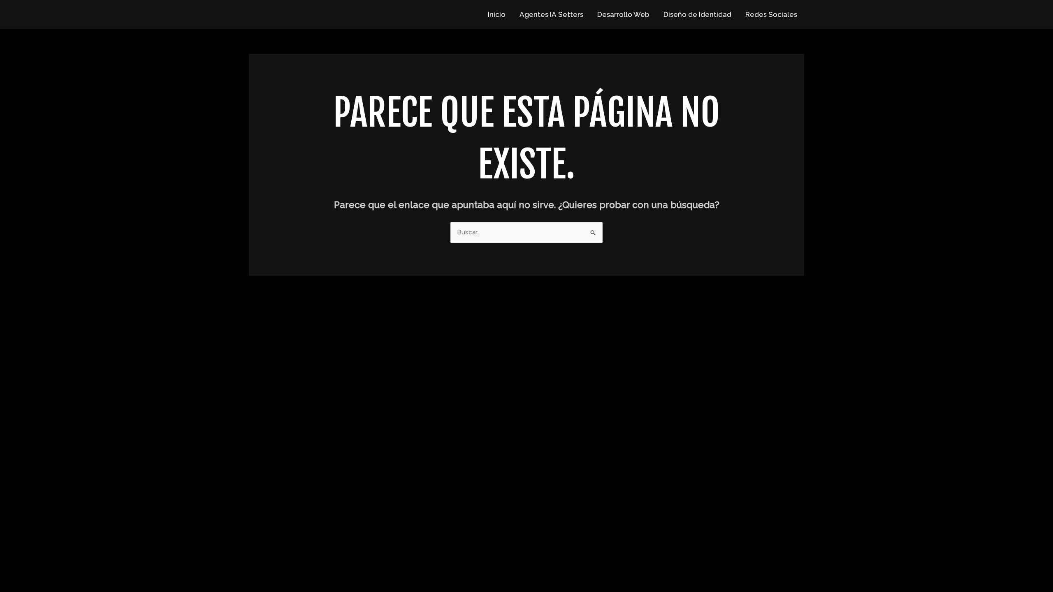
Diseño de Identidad (697, 14)
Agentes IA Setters (551, 14)
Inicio (497, 14)
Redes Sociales (771, 14)
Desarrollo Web (623, 14)
